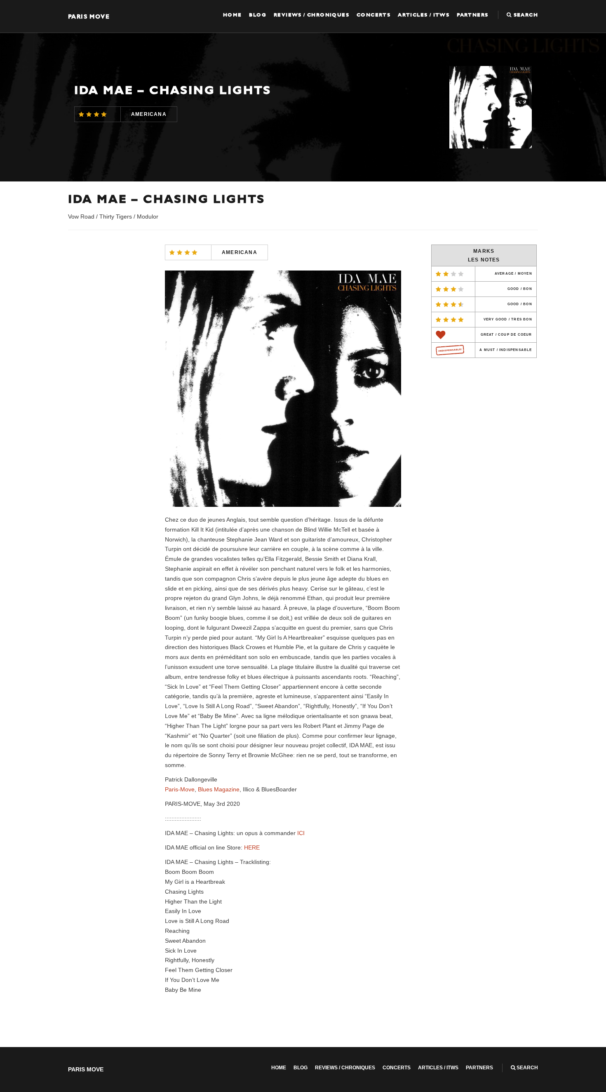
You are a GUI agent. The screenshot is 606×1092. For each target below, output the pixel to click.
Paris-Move (180, 789)
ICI (301, 833)
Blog (257, 15)
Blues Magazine (219, 789)
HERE (252, 847)
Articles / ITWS (423, 15)
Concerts (373, 15)
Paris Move (89, 16)
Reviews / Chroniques (311, 15)
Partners (472, 15)
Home (232, 15)
